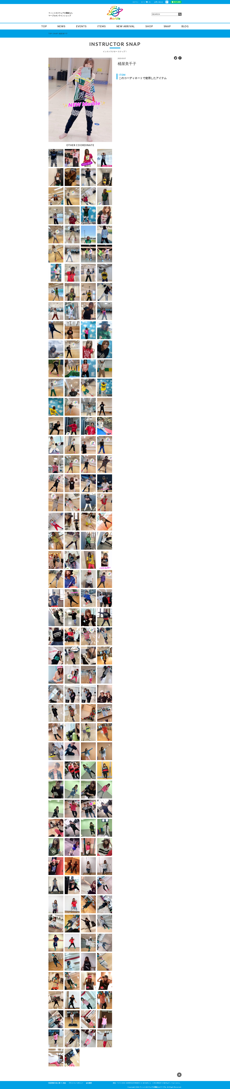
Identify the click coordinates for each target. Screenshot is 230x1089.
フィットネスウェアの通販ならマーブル (153, 1087)
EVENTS (81, 26)
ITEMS (101, 26)
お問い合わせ (158, 2)
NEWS (61, 26)
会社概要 (89, 1083)
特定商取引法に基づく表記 (57, 1083)
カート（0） (146, 2)
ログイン (135, 2)
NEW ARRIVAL (125, 26)
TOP (44, 26)
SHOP (149, 26)
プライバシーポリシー (76, 1083)
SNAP (167, 26)
